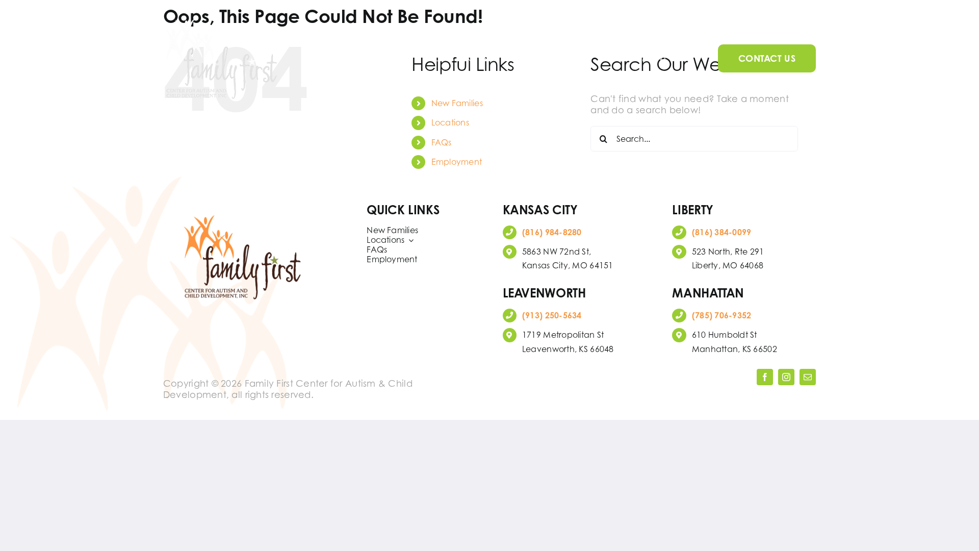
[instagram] (786, 377)
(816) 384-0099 (722, 232)
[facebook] (765, 377)
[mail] (808, 377)
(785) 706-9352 (722, 315)
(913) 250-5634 (552, 315)
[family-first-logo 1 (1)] (221, 19)
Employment (456, 162)
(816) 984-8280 (552, 232)
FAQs (441, 142)
